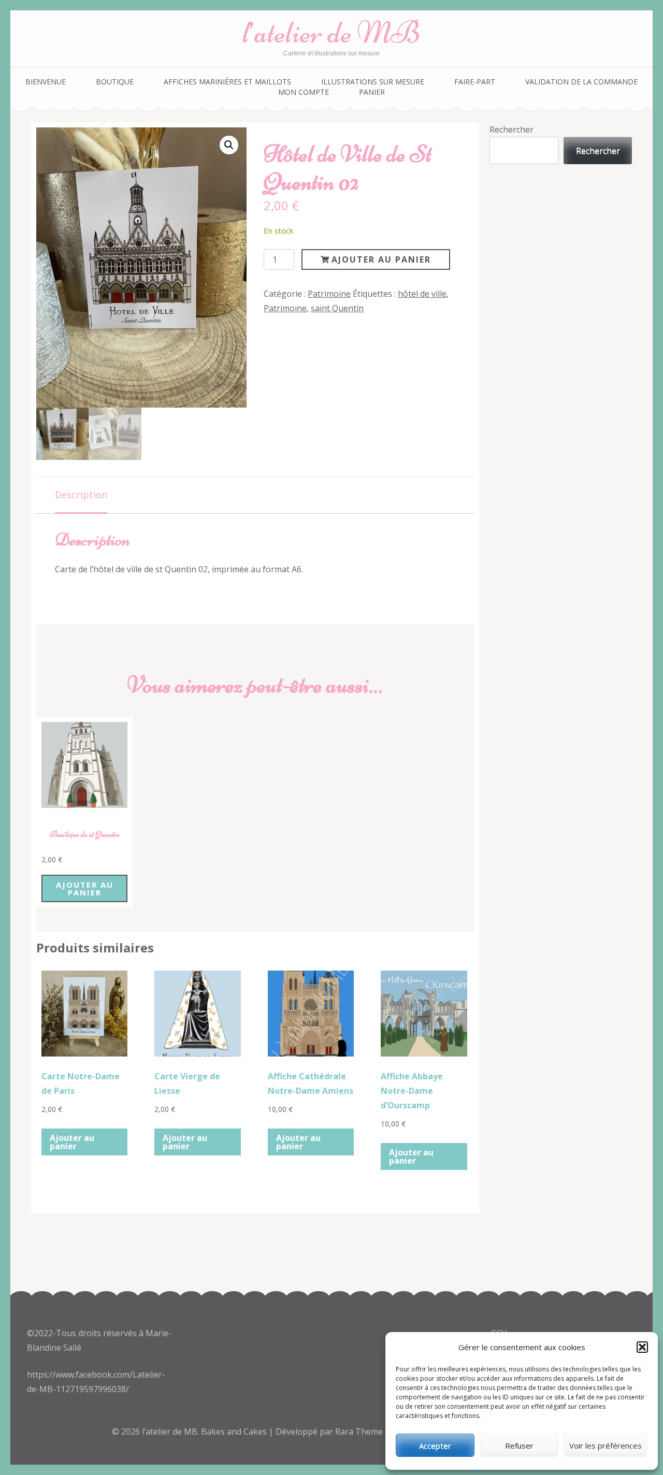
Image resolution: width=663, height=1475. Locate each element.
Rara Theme (360, 1431)
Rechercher (511, 129)
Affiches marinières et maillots (227, 81)
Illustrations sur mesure (372, 81)
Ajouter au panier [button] (84, 888)
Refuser (519, 1445)
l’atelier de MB (331, 32)
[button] (642, 1347)
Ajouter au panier (381, 259)
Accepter (435, 1445)
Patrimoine (329, 293)
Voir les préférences (605, 1445)
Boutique (115, 81)
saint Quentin (337, 308)
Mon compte (303, 92)
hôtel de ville (422, 293)
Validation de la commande (581, 81)
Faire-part (474, 81)
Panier (372, 92)
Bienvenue (45, 81)
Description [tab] (81, 494)
